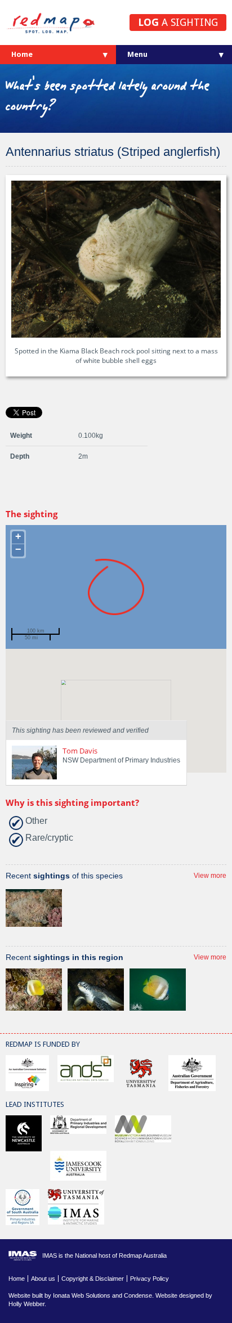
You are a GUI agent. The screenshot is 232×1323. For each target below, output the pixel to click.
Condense (138, 1295)
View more (210, 876)
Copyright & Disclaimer (92, 1278)
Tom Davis (80, 751)
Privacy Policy (149, 1278)
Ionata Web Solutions (81, 1295)
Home (22, 54)
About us (43, 1278)
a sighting (178, 22)
